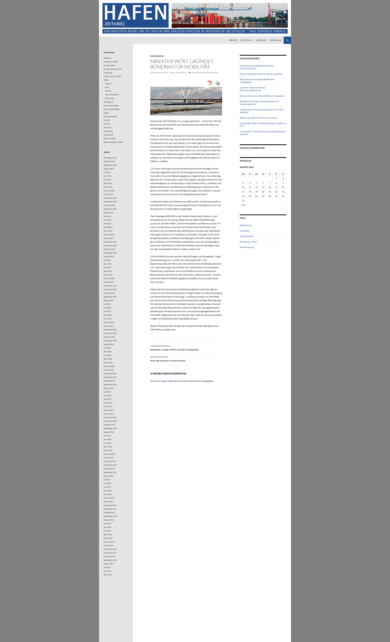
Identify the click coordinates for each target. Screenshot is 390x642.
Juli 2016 (107, 523)
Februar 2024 (109, 190)
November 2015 (110, 553)
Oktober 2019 (109, 381)
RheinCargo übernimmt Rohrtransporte (258, 117)
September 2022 (110, 253)
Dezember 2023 (110, 198)
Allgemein (108, 58)
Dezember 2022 (110, 242)
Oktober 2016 (109, 512)
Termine (107, 124)
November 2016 (110, 509)
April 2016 (108, 534)
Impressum (261, 40)
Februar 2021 (109, 322)
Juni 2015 (108, 571)
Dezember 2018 (110, 417)
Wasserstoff (108, 135)
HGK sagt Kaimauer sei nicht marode (167, 359)
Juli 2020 (107, 348)
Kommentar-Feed (248, 241)
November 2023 (110, 201)
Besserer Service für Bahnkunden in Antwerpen (262, 96)
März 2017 (108, 494)
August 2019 (109, 388)
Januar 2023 (109, 238)
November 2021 (110, 289)
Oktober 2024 (109, 161)
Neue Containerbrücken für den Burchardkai (261, 74)
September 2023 (110, 209)
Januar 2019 (109, 414)
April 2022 (108, 271)
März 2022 (108, 275)
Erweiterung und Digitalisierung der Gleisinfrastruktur (257, 67)
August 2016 (109, 520)
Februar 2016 (109, 542)
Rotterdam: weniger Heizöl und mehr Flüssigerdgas (174, 348)
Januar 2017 (109, 501)
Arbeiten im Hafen (111, 62)
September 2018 (110, 428)
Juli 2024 (107, 172)
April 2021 (108, 315)
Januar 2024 (109, 194)
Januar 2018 (109, 458)
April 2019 (108, 403)
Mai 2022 (107, 267)
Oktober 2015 (109, 556)
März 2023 (108, 231)
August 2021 (109, 300)
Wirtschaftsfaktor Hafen (113, 142)
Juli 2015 (107, 567)
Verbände (107, 127)
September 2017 (110, 472)
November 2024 (110, 158)
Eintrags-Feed (246, 236)
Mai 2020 (107, 355)
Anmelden (245, 230)
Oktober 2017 (109, 468)
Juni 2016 (108, 527)
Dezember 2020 (110, 329)
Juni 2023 (108, 220)
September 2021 (110, 297)
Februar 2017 (109, 498)
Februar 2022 (109, 278)
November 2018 (110, 421)
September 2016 (110, 516)
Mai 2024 (107, 179)
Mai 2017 (107, 487)
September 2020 (110, 340)
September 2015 (110, 560)
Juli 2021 (107, 304)
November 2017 (110, 465)
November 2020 (110, 333)
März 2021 (108, 318)
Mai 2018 (107, 443)
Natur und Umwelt (111, 105)
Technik (107, 120)
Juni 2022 (108, 264)
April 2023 (108, 227)
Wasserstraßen (109, 138)
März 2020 (108, 362)
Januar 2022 (109, 282)
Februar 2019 (109, 410)
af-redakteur (180, 72)
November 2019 (110, 377)
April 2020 (108, 359)
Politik (106, 113)
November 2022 (110, 245)
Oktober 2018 (109, 425)
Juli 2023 (107, 216)
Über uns (233, 40)
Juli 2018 (107, 436)
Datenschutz (276, 40)
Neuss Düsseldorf (112, 94)
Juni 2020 (108, 351)
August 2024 (109, 169)
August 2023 (109, 212)
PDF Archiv (245, 40)
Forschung (108, 72)
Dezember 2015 (110, 549)
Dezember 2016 (110, 505)
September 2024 (110, 165)
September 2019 (110, 384)
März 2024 (108, 187)
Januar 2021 (109, 326)
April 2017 (108, 490)
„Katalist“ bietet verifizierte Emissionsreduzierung (252, 89)
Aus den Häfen (109, 65)
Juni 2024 (108, 176)
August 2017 (109, 476)
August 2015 (109, 564)
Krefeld (108, 91)
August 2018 (109, 432)
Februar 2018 (109, 454)
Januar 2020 (109, 370)
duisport (108, 83)
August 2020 (109, 344)
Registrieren (245, 225)
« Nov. (243, 205)
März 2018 (108, 450)
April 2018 (108, 447)
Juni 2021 (108, 308)
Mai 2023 (107, 223)
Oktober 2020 (109, 337)
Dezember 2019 (110, 373)
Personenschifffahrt (112, 109)
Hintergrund (157, 56)
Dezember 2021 (110, 286)
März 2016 (108, 538)
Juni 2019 (108, 395)
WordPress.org (247, 247)
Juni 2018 (108, 439)
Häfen (106, 80)
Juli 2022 (107, 260)
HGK (107, 87)
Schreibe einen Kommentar (204, 72)
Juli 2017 (107, 479)
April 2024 (108, 183)
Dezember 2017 (110, 461)
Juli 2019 (107, 392)
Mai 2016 (107, 531)
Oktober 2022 (109, 249)
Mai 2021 (107, 311)
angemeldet (167, 380)
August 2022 (109, 256)
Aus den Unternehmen (113, 69)
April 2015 (108, 575)
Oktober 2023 (109, 205)
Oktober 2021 (109, 293)
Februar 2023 (109, 234)
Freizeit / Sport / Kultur (113, 76)
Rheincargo (109, 98)
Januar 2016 (109, 545)
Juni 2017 (108, 483)
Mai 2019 (107, 399)
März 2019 (108, 406)
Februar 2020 (109, 366)
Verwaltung (108, 131)
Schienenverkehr (110, 116)
